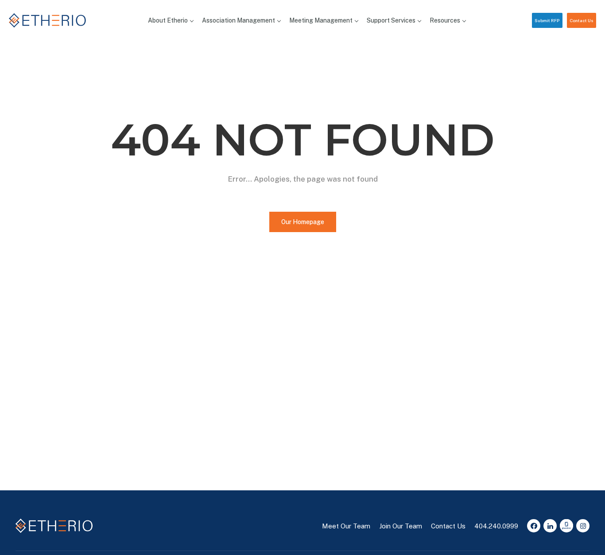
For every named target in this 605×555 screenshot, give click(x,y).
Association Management (238, 20)
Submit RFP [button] (547, 20)
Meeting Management (321, 20)
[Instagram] (582, 525)
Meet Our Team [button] (346, 526)
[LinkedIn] (550, 525)
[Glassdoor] (566, 525)
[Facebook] (533, 525)
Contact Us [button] (581, 20)
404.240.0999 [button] (496, 526)
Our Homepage (302, 221)
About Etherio (168, 20)
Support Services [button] (391, 20)
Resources (445, 20)
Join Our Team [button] (400, 526)
